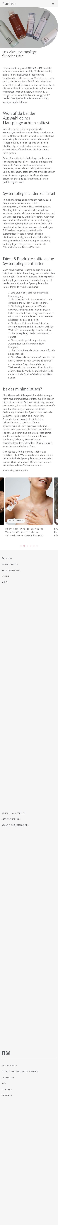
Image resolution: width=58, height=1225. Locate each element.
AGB (4, 1084)
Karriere (7, 1096)
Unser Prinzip (10, 565)
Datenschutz (9, 1066)
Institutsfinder (11, 819)
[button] (53, 4)
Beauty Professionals (15, 825)
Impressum (8, 1078)
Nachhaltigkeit (11, 570)
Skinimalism (34, 68)
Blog (4, 582)
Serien (5, 576)
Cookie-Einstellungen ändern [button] (20, 1072)
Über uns (7, 559)
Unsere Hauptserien (14, 813)
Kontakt (7, 1090)
